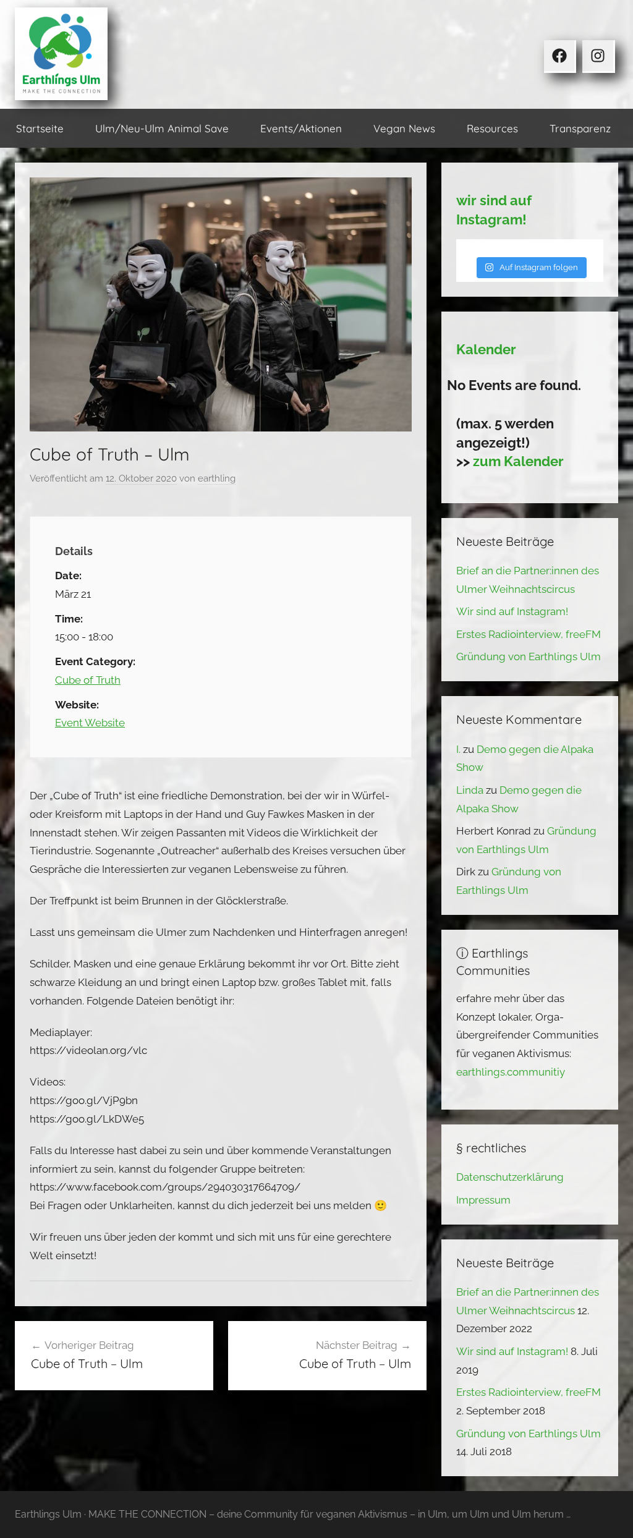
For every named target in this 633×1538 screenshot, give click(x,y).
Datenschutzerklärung (510, 1177)
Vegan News (404, 128)
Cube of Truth (88, 680)
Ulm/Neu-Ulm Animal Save (162, 128)
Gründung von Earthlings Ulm (528, 656)
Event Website (90, 722)
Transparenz (580, 128)
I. (458, 749)
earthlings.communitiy (510, 1072)
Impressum (483, 1200)
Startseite (40, 128)
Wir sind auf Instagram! (512, 611)
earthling (217, 478)
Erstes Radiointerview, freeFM (528, 634)
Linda (469, 790)
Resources (492, 128)
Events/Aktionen (301, 128)
